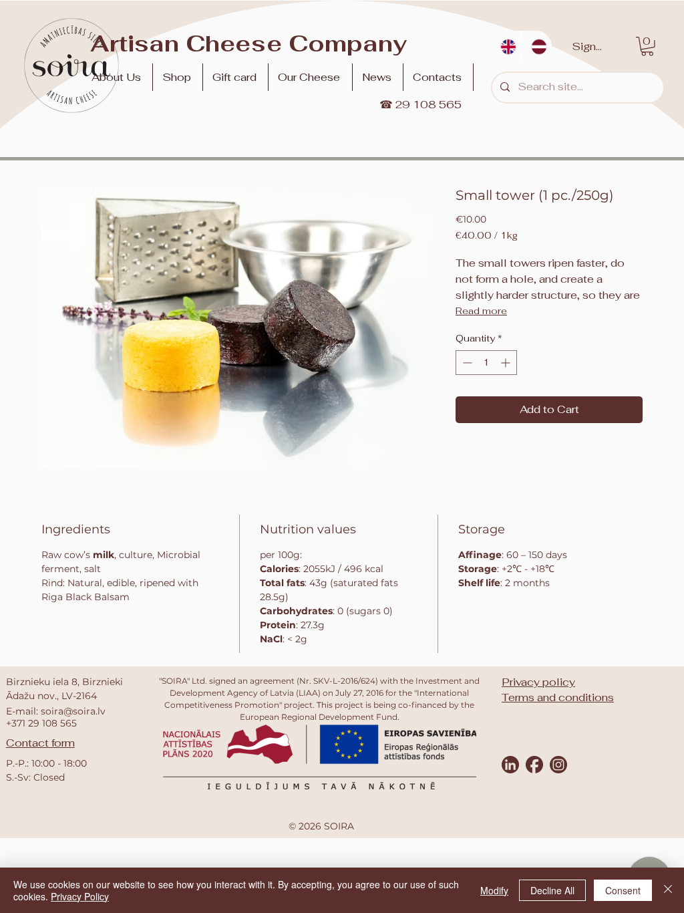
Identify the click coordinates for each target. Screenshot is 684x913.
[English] (506, 47)
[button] (311, 77)
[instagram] (558, 764)
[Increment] (506, 362)
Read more (481, 311)
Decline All (552, 890)
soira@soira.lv (73, 711)
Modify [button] (494, 890)
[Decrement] (466, 362)
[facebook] (534, 764)
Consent (623, 890)
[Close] (668, 890)
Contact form (40, 743)
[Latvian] (536, 47)
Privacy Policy (80, 896)
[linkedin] (510, 764)
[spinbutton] (486, 362)
